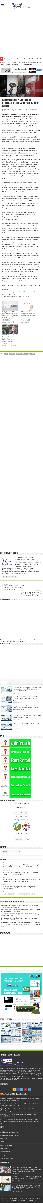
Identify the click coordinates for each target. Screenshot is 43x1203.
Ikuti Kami (4, 1084)
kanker (12, 353)
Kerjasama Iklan (29, 1198)
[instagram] (29, 1089)
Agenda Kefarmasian (6, 1148)
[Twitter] (21, 1089)
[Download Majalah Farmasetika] (21, 70)
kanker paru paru (22, 353)
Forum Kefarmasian (6, 1145)
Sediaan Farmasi (11, 62)
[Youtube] (25, 1089)
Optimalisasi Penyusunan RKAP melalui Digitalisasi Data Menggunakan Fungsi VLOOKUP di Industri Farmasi (26, 1187)
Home (3, 62)
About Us (3, 1198)
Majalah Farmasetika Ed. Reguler (10, 1132)
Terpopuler (11, 683)
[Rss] (14, 1089)
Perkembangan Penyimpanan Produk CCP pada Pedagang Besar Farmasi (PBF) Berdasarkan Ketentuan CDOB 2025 (27, 689)
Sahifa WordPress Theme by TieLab (29, 1200)
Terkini (4, 683)
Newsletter (3, 1138)
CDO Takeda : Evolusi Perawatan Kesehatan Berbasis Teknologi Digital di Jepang (14, 587)
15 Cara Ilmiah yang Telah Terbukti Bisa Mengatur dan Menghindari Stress (30, 593)
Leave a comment (9, 111)
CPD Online (3, 1142)
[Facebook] (18, 1089)
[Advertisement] (21, 33)
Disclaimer (20, 1198)
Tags (27, 683)
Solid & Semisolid (22, 62)
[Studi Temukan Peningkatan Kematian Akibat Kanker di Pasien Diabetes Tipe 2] (28, 306)
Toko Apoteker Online (6, 1158)
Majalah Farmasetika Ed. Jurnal (13, 902)
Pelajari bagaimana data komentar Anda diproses (19, 640)
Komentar (21, 683)
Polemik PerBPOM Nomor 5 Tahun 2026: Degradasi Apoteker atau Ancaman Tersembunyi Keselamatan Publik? (26, 1169)
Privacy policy (12, 1198)
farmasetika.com (8, 109)
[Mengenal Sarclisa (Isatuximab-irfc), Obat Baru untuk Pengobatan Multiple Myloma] (10, 306)
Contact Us (39, 1198)
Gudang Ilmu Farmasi (6, 1155)
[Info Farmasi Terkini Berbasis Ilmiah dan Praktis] (21, 5)
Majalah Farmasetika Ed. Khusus (9, 1135)
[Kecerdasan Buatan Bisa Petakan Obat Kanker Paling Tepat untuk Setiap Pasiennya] (10, 329)
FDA (6, 353)
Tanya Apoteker (5, 1151)
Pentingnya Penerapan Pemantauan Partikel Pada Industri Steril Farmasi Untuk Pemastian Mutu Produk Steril (26, 707)
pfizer (32, 353)
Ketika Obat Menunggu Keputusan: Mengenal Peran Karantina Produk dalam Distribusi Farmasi (26, 698)
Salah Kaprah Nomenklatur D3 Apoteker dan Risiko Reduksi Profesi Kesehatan (26, 1177)
